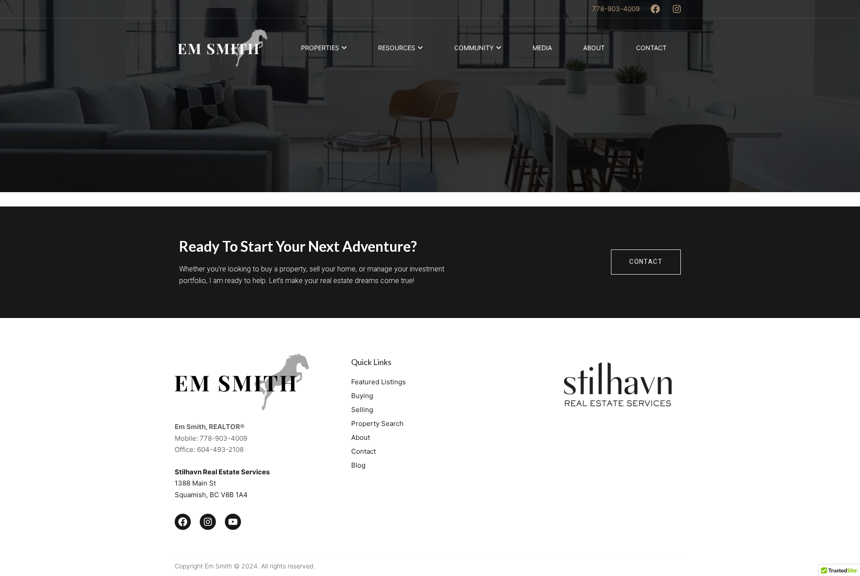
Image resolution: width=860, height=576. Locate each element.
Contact (651, 48)
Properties (320, 48)
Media (542, 48)
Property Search (377, 423)
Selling (362, 409)
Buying (362, 395)
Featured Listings (378, 382)
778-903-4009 (616, 8)
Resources (396, 48)
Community (474, 48)
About (594, 48)
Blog (358, 465)
